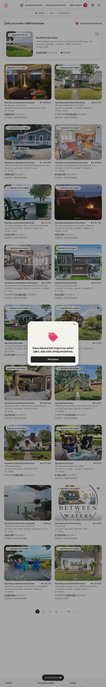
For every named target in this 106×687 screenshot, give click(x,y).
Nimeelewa (53, 359)
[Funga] (74, 324)
